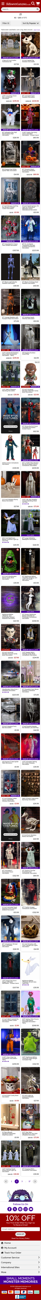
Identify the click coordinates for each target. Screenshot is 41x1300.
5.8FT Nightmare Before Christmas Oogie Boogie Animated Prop (29, 1058)
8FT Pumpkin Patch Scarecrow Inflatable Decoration (28, 171)
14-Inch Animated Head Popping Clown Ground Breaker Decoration (9, 909)
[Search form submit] (37, 9)
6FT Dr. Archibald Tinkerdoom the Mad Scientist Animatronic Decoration (28, 246)
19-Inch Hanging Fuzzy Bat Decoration (9, 727)
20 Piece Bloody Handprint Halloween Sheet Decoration (9, 1134)
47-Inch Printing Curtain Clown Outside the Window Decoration (9, 800)
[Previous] (6, 1181)
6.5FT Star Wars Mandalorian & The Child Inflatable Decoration (29, 1134)
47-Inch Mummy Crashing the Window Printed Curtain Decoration (10, 207)
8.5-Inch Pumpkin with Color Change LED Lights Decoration (30, 945)
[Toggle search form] (33, 3)
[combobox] (18, 9)
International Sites (10, 1267)
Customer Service (10, 1257)
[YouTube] (31, 1209)
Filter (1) (6, 23)
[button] (38, 3)
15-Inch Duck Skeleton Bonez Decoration (29, 835)
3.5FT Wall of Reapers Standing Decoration (9, 390)
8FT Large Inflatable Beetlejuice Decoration (29, 538)
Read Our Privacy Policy (20, 1238)
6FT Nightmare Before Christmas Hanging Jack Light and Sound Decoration (29, 578)
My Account (10, 1248)
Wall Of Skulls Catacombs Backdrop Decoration (30, 799)
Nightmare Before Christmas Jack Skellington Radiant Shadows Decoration (8, 616)
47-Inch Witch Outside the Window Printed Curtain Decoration (10, 1020)
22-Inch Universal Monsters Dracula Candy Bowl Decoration (9, 654)
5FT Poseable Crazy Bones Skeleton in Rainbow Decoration (30, 691)
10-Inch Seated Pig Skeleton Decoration (28, 61)
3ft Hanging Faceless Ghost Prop (28, 353)
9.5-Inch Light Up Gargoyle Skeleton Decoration (28, 1097)
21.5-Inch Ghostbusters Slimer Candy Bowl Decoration (9, 578)
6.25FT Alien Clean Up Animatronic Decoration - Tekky (10, 1058)
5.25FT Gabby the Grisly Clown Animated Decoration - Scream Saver (30, 134)
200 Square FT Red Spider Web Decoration (10, 762)
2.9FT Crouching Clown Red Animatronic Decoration (9, 97)
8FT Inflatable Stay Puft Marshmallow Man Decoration (9, 134)
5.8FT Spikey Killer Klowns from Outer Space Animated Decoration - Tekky (30, 1021)
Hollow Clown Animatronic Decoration (10, 463)
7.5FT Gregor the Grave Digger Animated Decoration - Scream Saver (10, 982)
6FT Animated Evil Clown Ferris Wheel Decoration (10, 244)
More (3, 1272)
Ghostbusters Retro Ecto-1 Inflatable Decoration (10, 690)
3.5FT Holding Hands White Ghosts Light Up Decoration (9, 1170)
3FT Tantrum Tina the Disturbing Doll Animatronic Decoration (29, 872)
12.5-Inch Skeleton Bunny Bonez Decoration (10, 500)
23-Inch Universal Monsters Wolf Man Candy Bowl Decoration (30, 391)
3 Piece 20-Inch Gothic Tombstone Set (9, 61)
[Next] (35, 1181)
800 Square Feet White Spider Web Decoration (9, 170)
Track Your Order (12, 1252)
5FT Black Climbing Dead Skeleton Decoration (30, 282)
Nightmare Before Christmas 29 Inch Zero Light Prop (29, 982)
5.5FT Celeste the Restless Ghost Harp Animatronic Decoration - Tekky (10, 354)
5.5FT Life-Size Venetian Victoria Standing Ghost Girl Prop (29, 501)
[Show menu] (3, 4)
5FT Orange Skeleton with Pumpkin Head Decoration (10, 318)
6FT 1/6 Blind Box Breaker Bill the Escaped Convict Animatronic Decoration (30, 464)
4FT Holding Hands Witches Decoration (28, 318)
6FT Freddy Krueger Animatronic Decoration (29, 908)
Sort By (29, 23)
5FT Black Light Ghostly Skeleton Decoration (9, 282)
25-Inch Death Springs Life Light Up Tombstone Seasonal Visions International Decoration (30, 208)
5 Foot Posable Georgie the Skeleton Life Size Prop (30, 727)
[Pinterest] (20, 1209)
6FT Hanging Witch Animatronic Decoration (29, 1169)
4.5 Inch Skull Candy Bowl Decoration (10, 1096)
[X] (15, 1209)
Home (7, 1243)
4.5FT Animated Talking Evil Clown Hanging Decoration (29, 763)
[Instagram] (25, 1209)
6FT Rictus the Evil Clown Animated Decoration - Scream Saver (30, 427)
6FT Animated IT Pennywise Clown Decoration (7, 872)
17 (29, 1181)
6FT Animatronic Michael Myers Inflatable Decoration (9, 945)
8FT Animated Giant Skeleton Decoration (28, 96)
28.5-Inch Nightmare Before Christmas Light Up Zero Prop (10, 539)
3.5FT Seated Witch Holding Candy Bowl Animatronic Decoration (29, 654)
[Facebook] (9, 1209)
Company (6, 1262)
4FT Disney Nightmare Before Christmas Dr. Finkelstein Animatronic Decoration (29, 616)
